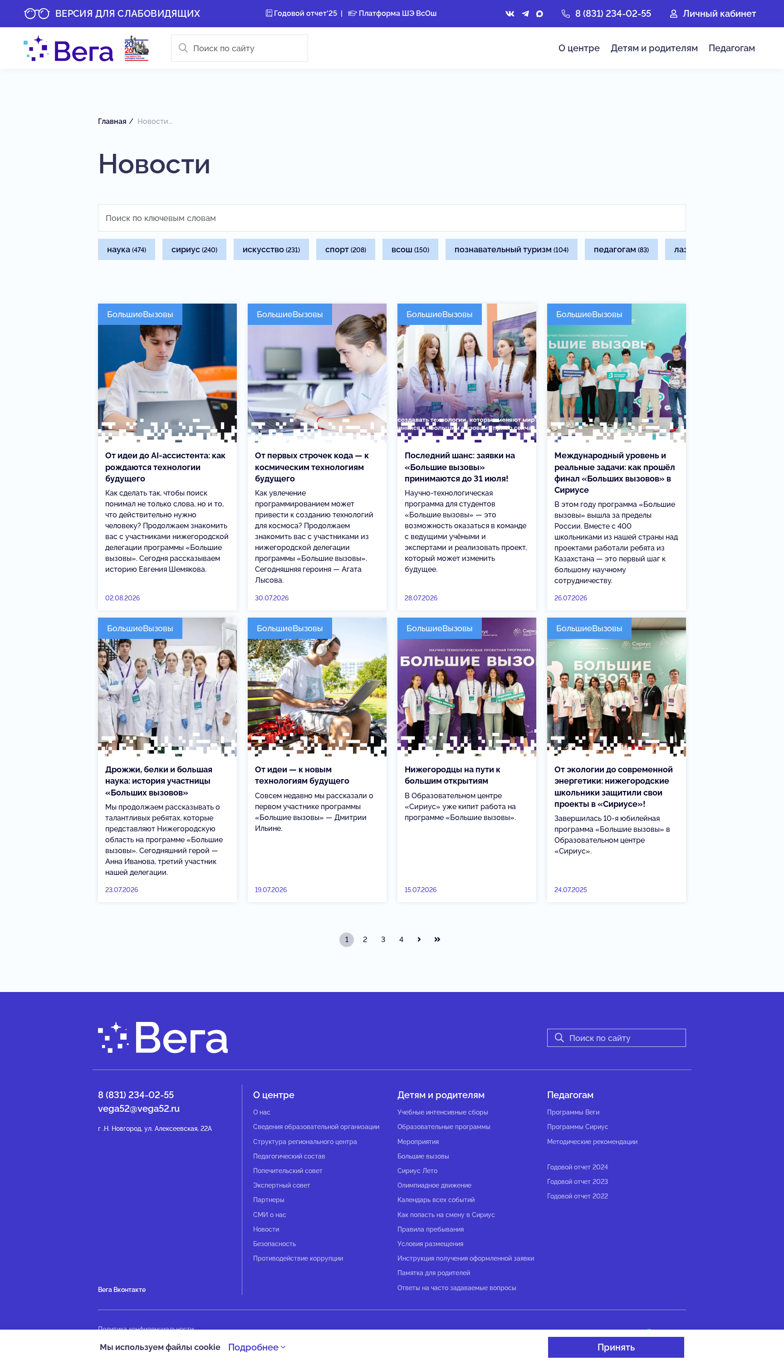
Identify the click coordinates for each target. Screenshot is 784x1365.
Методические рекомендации (592, 1141)
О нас (261, 1112)
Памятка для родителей (433, 1273)
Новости (266, 1229)
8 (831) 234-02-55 (613, 13)
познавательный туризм (511, 249)
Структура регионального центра (305, 1141)
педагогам (621, 249)
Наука (126, 249)
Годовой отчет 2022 (577, 1196)
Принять (616, 1347)
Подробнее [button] (254, 1347)
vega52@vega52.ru (139, 1108)
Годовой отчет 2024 (577, 1167)
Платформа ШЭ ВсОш (396, 13)
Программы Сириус (577, 1126)
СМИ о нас (269, 1214)
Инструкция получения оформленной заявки (465, 1258)
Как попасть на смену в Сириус (446, 1214)
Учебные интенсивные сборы (442, 1112)
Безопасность (274, 1243)
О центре (579, 48)
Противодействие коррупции (298, 1258)
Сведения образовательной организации (316, 1126)
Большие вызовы (423, 1156)
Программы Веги (573, 1112)
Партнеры (268, 1199)
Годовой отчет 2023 (577, 1181)
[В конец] (437, 940)
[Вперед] (419, 940)
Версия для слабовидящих (127, 13)
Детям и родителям (654, 48)
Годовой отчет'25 (304, 13)
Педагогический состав (289, 1156)
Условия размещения (430, 1243)
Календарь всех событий (436, 1199)
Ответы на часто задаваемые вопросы (456, 1287)
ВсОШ (410, 249)
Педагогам (732, 48)
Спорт (345, 249)
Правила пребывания (430, 1229)
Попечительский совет (288, 1170)
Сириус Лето (417, 1170)
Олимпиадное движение (434, 1185)
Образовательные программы (443, 1126)
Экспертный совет (281, 1185)
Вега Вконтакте (122, 1289)
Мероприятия (418, 1141)
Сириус (194, 249)
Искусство (271, 249)
